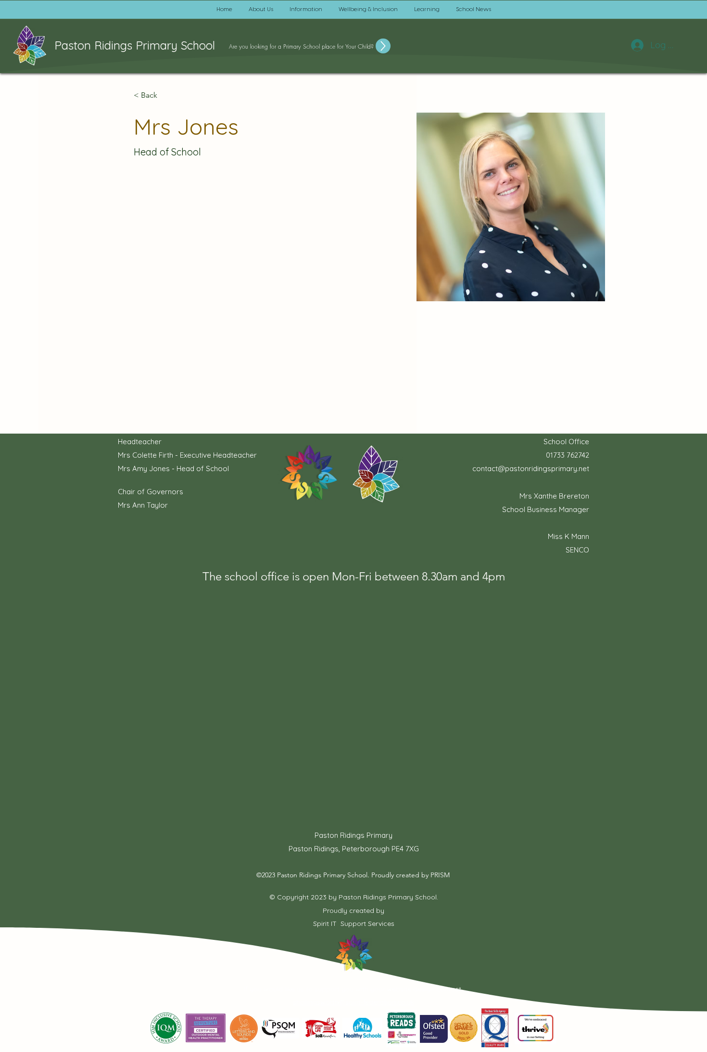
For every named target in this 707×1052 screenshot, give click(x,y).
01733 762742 (567, 455)
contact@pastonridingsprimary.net (530, 468)
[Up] (383, 45)
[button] (260, 9)
